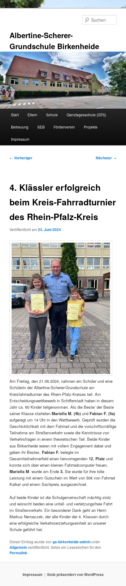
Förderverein (64, 126)
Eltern (32, 114)
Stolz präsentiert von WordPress (75, 574)
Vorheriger (20, 158)
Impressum (20, 139)
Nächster (106, 158)
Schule (52, 114)
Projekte (91, 126)
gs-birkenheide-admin (72, 541)
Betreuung (19, 126)
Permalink (18, 552)
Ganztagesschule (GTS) (86, 114)
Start (15, 114)
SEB (41, 126)
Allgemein (18, 547)
